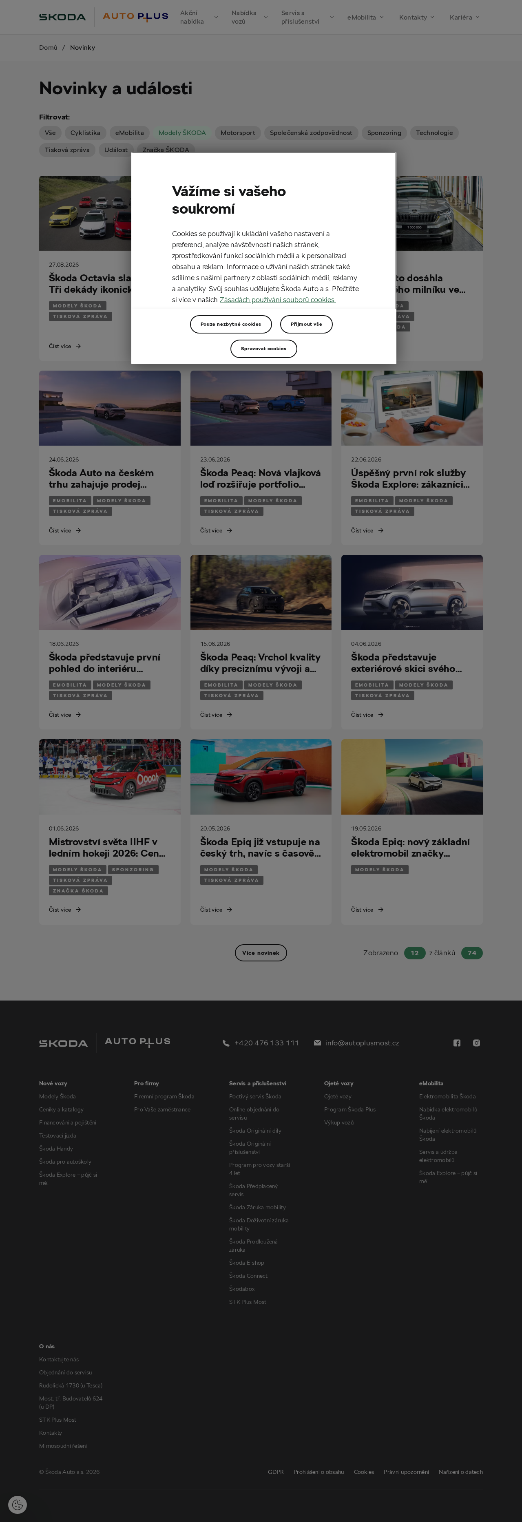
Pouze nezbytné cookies (231, 324)
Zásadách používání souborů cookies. (278, 299)
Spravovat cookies (264, 348)
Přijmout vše (306, 324)
